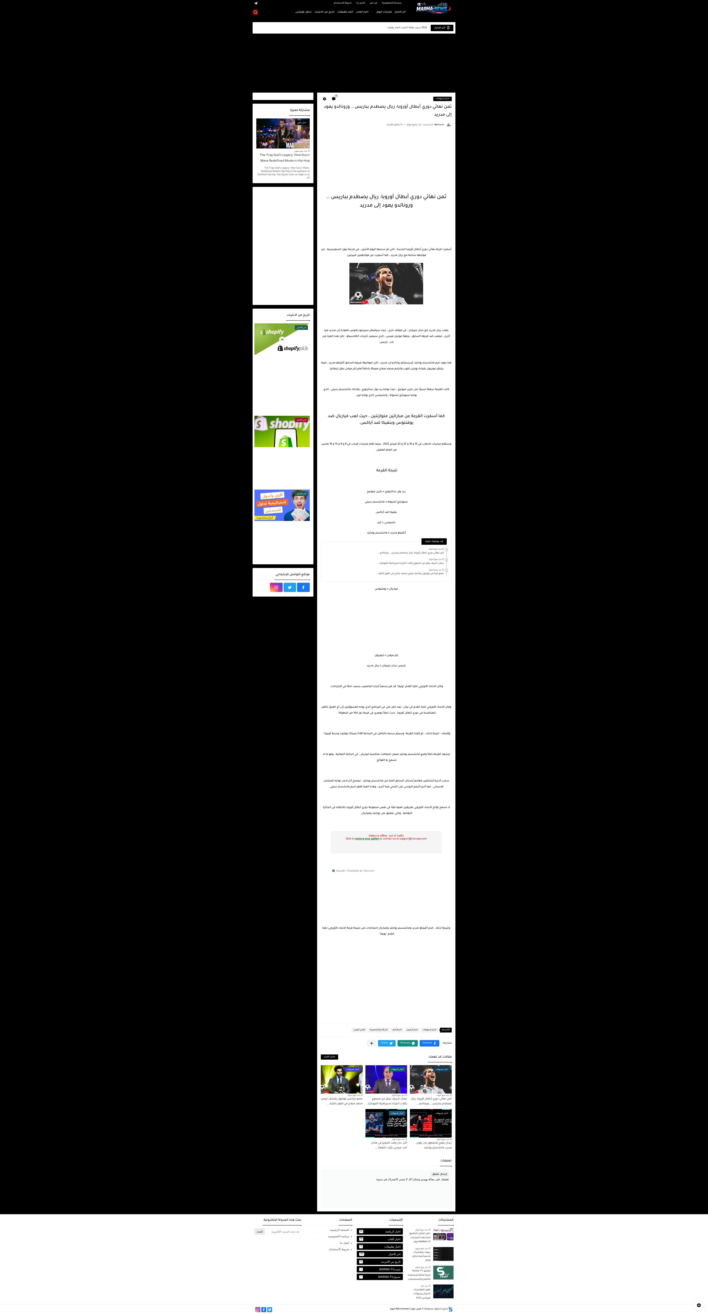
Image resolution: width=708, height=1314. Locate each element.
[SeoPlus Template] (450, 1309)
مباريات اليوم (384, 12)
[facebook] (303, 587)
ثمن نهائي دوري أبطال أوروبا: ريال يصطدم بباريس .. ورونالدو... (411, 553)
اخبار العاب (362, 12)
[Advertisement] (354, 63)
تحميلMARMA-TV (381, 1276)
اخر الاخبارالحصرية (379, 1030)
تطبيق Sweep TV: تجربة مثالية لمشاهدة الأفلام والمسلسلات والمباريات (419, 1276)
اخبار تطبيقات (345, 12)
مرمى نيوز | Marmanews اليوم (405, 1309)
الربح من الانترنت (324, 12)
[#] (293, 3)
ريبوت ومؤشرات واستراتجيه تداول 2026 (421, 1256)
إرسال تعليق (439, 1174)
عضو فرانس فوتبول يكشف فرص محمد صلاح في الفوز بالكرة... (410, 573)
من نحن (373, 3)
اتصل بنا (360, 3)
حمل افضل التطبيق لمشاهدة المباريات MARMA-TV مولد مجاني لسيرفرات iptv (419, 1238)
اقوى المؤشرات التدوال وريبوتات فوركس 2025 (422, 1294)
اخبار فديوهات (442, 99)
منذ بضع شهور (300, 151)
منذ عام (424, 1286)
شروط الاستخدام (343, 3)
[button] (429, 1043)
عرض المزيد (329, 1057)
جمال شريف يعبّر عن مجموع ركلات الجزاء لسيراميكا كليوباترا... (410, 563)
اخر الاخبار (400, 12)
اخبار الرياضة (380, 1231)
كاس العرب (359, 1030)
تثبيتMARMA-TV (381, 1269)
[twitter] (290, 587)
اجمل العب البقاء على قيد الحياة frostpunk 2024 (399, 27)
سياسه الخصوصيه (338, 1236)
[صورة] (443, 1235)
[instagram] (276, 587)
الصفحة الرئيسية (339, 1229)
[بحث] (255, 12)
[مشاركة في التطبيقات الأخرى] (371, 1043)
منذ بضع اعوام (435, 549)
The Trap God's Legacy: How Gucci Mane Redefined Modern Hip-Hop (285, 158)
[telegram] (256, 3)
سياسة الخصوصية (392, 3)
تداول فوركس (303, 12)
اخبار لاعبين (412, 1030)
